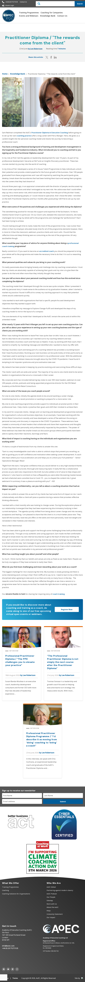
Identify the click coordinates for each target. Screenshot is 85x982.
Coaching (5, 890)
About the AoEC (52, 907)
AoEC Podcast (52, 894)
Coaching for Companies (52, 12)
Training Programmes (29, 12)
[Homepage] (8, 16)
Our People (51, 897)
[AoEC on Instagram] (17, 969)
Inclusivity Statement (55, 914)
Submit (63, 801)
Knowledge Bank (47, 16)
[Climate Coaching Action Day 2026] (42, 873)
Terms (15, 978)
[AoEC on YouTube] (8, 969)
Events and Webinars (28, 16)
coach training (59, 594)
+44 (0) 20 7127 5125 (11, 2)
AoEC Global (51, 887)
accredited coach (46, 251)
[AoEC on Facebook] (3, 969)
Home (4, 74)
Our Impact (51, 917)
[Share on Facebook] (51, 57)
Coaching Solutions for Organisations (16, 894)
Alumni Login (9, 5)
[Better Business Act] (21, 830)
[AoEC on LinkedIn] (12, 969)
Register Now (66, 609)
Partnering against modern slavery (60, 890)
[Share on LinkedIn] (55, 57)
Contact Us (23, 2)
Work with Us (52, 904)
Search (80, 4)
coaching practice (24, 135)
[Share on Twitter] (46, 57)
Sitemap (50, 900)
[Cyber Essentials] (64, 839)
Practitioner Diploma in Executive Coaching (49, 132)
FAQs (49, 911)
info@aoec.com (8, 946)
